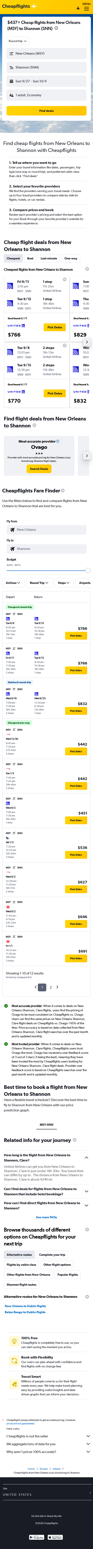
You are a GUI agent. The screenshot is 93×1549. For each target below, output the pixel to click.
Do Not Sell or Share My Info (46, 1516)
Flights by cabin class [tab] (21, 1264)
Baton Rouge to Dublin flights (25, 1312)
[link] (39, 468)
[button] (56, 28)
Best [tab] (30, 258)
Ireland (56, 1468)
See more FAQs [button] (46, 1217)
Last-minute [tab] (49, 258)
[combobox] (17, 41)
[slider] (87, 570)
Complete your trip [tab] (52, 1254)
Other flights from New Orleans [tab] (28, 1274)
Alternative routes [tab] (19, 1254)
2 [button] (51, 987)
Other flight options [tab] (57, 1264)
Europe (44, 1468)
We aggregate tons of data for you (31, 1444)
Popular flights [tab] (68, 1274)
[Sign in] (78, 8)
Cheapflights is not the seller (27, 1436)
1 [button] (42, 987)
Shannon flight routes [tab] (21, 1284)
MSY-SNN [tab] (46, 1124)
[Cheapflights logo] (16, 7)
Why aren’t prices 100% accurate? (31, 1452)
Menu (86, 4)
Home (31, 1468)
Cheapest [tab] (13, 258)
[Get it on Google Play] (36, 1538)
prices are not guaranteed (20, 1423)
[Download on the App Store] (55, 1538)
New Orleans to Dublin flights (25, 1306)
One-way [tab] (70, 258)
